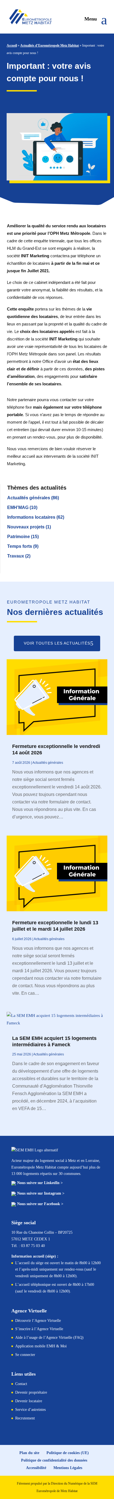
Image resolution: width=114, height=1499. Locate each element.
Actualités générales (28, 497)
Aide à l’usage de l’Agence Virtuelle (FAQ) (49, 1337)
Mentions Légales (67, 1468)
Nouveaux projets (26, 527)
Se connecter (25, 1355)
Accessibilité (36, 1468)
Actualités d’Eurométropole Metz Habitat (49, 45)
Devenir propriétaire (31, 1392)
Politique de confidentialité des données (54, 1460)
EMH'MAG (17, 507)
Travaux (15, 556)
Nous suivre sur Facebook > (40, 1204)
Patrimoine (18, 536)
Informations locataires (31, 517)
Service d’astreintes (30, 1410)
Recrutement (25, 1418)
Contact (21, 1384)
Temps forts (19, 546)
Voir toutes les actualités (57, 643)
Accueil (12, 45)
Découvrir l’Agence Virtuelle (38, 1321)
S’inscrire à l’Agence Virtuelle (39, 1329)
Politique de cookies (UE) (67, 1453)
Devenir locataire (28, 1401)
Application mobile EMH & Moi (41, 1346)
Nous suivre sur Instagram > (40, 1193)
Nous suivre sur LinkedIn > (40, 1183)
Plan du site (29, 1453)
